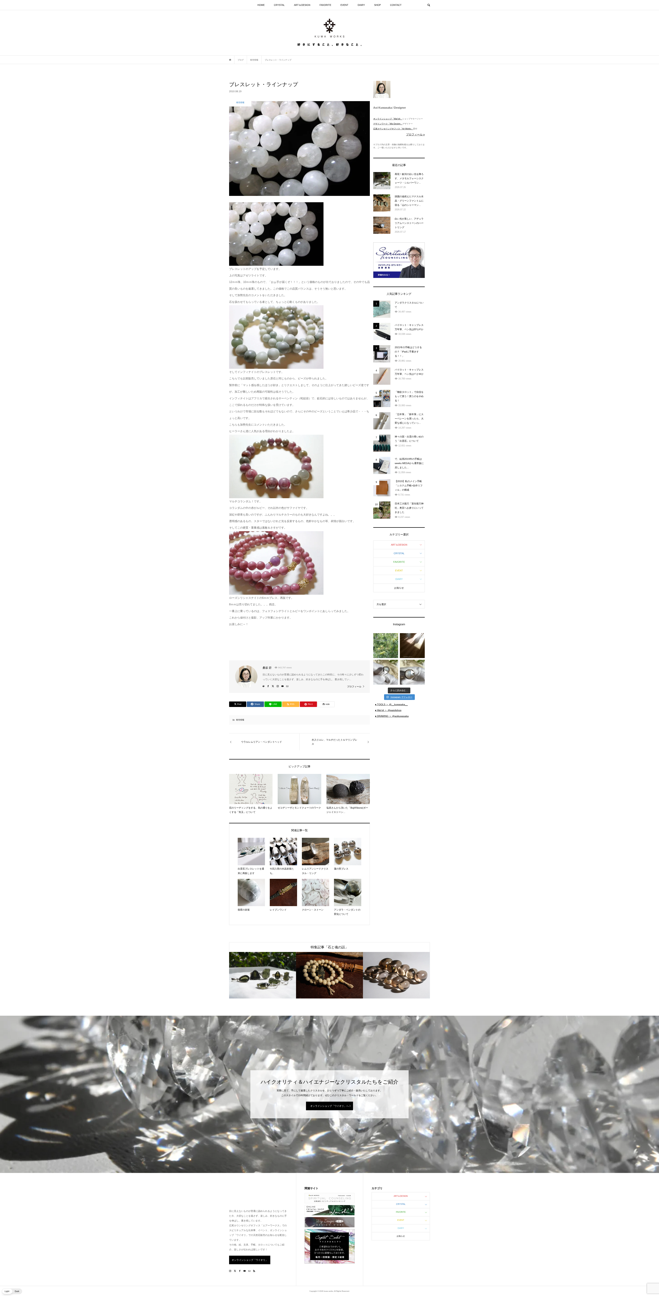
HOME (261, 5)
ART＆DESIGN (302, 5)
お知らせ (399, 587)
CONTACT (396, 5)
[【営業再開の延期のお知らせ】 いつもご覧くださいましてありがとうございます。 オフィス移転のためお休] (385, 645)
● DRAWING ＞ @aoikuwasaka (392, 716)
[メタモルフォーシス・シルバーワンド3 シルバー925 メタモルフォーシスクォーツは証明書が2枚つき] (385, 672)
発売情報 (240, 720)
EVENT (344, 5)
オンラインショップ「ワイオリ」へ (329, 1106)
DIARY (361, 5)
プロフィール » (415, 134)
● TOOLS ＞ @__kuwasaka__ (391, 704)
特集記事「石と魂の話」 (329, 947)
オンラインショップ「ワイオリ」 (250, 1260)
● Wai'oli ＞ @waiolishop (388, 710)
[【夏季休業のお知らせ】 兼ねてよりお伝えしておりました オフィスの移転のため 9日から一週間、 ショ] (412, 645)
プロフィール (354, 686)
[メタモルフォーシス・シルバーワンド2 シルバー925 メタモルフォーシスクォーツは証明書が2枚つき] (412, 672)
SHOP (377, 5)
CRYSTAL (279, 5)
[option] (262, 975)
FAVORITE (325, 5)
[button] (12, 1291)
